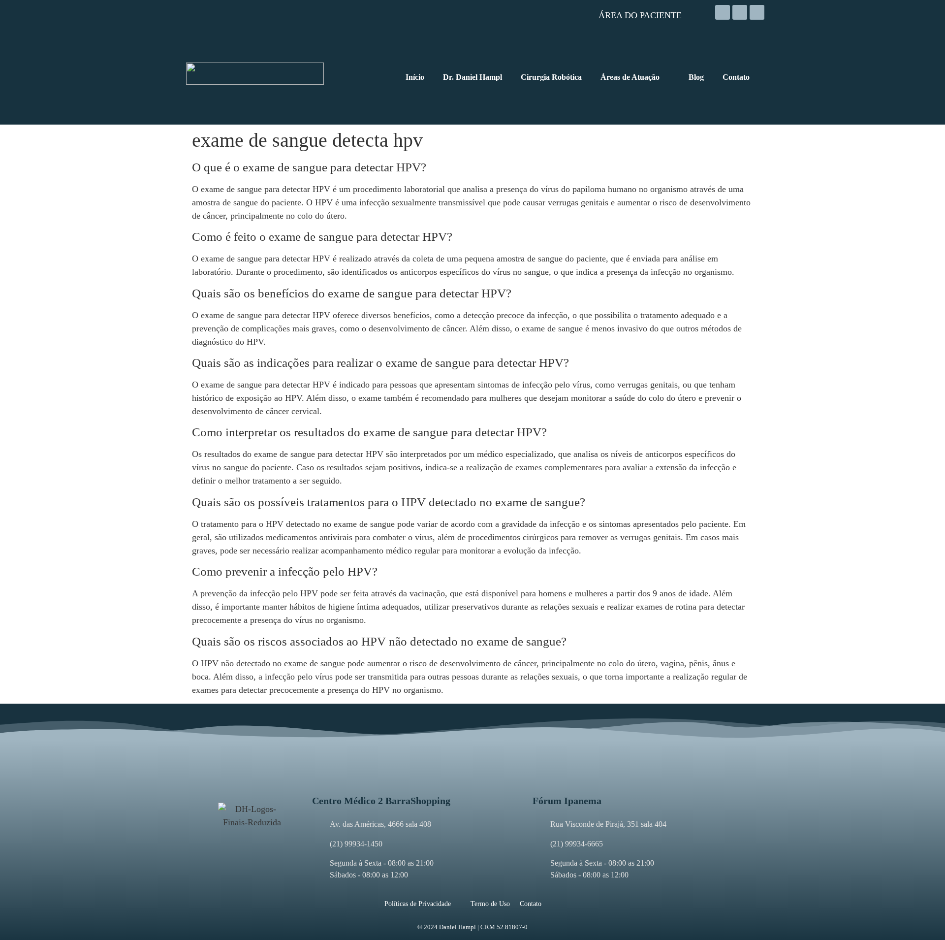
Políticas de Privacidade (417, 904)
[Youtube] (757, 12)
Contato (530, 904)
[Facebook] (739, 12)
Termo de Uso (490, 904)
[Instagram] (722, 12)
